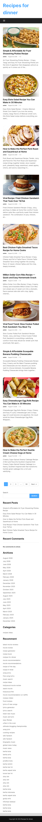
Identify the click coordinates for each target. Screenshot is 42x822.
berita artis (7, 755)
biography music (9, 742)
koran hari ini (8, 773)
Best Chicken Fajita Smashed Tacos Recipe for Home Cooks (20, 531)
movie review (8, 648)
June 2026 (7, 564)
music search (8, 679)
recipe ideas (7, 682)
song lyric (6, 729)
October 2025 (8, 590)
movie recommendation (11, 660)
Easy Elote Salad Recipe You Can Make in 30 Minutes (19, 515)
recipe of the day (9, 667)
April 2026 (7, 571)
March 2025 (7, 612)
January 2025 (8, 618)
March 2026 (7, 574)
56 (26, 484)
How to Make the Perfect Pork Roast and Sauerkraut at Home (18, 520)
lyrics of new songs (10, 704)
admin (4, 56)
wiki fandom (7, 736)
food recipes (7, 701)
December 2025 (9, 583)
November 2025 (9, 586)
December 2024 (9, 621)
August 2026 (8, 558)
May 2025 (6, 605)
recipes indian (8, 698)
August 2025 (8, 596)
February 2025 (8, 615)
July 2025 (6, 599)
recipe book (7, 654)
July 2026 (6, 561)
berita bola (7, 751)
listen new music (9, 714)
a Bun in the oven (9, 723)
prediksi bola (8, 761)
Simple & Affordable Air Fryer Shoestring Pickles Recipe (21, 509)
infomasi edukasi (9, 802)
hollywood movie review (12, 685)
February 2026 (8, 577)
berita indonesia (9, 792)
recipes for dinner (9, 657)
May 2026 (6, 568)
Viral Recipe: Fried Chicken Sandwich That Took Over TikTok (20, 526)
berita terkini (7, 764)
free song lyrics (8, 676)
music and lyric (8, 717)
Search (5, 492)
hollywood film (8, 692)
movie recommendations (12, 663)
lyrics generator (9, 707)
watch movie (7, 689)
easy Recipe (7, 720)
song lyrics (7, 673)
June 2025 (7, 602)
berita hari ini (8, 767)
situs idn (6, 777)
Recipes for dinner (27, 819)
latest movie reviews (10, 645)
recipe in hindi (8, 670)
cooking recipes (9, 733)
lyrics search (7, 711)
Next (34, 484)
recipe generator (9, 651)
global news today (10, 745)
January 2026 (8, 580)
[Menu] (4, 20)
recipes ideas (8, 633)
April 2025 (7, 608)
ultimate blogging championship (15, 726)
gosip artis (7, 799)
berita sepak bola (9, 770)
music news (7, 748)
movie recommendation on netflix (15, 695)
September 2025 (9, 593)
